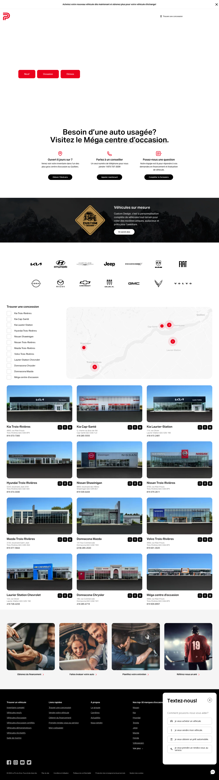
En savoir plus (124, 232)
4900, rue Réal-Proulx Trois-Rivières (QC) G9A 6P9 (158, 544)
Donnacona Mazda (23, 371)
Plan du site (45, 773)
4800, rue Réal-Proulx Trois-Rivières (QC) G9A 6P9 (18, 432)
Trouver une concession (60, 707)
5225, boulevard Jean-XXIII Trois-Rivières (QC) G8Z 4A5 (18, 488)
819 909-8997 (153, 604)
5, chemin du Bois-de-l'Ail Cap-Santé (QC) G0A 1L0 (87, 432)
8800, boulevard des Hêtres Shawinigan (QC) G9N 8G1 (88, 488)
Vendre (51, 16)
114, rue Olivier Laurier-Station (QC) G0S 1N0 (159, 432)
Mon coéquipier (56, 728)
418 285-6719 (83, 604)
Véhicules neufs (14, 712)
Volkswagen (138, 743)
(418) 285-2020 (84, 548)
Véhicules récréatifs (16, 733)
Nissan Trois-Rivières (24, 342)
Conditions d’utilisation (61, 773)
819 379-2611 (153, 492)
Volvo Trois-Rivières (24, 354)
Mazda (136, 733)
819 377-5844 (13, 548)
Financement (86, 16)
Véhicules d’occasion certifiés (21, 723)
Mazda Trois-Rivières (24, 348)
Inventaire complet (15, 707)
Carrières (95, 712)
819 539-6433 (83, 492)
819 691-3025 (153, 548)
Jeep (135, 728)
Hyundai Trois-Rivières (25, 330)
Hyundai (136, 718)
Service (101, 16)
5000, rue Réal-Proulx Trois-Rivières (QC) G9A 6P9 (158, 600)
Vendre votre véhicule (59, 712)
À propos (114, 16)
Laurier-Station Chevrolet (27, 359)
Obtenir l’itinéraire (60, 177)
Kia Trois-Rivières (23, 313)
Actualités (95, 718)
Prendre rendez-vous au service (64, 723)
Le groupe (95, 707)
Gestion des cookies (136, 773)
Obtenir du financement (60, 718)
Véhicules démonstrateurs (19, 728)
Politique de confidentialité (82, 773)
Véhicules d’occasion (16, 718)
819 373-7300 (13, 435)
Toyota (136, 723)
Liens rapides (55, 702)
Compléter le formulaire (159, 177)
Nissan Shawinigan (24, 336)
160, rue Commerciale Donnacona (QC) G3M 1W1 (88, 600)
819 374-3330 (13, 492)
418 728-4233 (13, 604)
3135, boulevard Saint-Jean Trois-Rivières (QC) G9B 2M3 (18, 544)
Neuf (26, 74)
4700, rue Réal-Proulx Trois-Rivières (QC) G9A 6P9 (158, 488)
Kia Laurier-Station (23, 325)
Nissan (136, 707)
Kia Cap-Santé (21, 319)
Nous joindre (96, 723)
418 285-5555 (83, 435)
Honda (136, 738)
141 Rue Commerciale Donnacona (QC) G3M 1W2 (88, 544)
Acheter (39, 16)
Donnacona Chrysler (24, 365)
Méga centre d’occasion (26, 377)
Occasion (48, 74)
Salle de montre (67, 16)
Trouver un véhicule (16, 702)
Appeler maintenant (109, 177)
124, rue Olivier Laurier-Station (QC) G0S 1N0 (19, 600)
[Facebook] (9, 762)
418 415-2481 (153, 435)
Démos (70, 74)
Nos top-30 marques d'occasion (148, 702)
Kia (134, 712)
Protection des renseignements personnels (110, 773)
